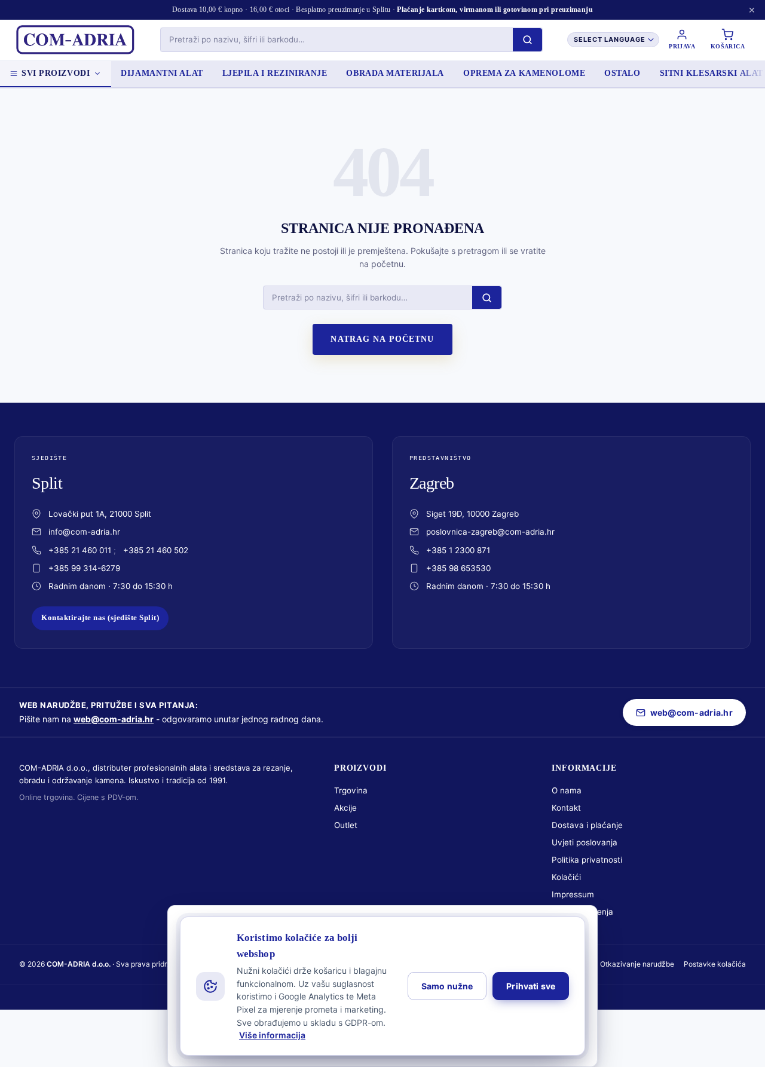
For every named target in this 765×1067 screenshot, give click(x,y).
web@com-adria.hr (114, 719)
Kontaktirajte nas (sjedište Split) (100, 618)
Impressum (573, 894)
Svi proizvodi (56, 73)
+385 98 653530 (458, 568)
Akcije (345, 807)
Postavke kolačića (715, 963)
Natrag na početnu (382, 339)
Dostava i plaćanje (587, 825)
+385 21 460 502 (155, 550)
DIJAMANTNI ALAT (162, 73)
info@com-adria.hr (84, 531)
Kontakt (566, 807)
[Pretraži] (527, 39)
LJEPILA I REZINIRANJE (275, 73)
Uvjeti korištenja (582, 911)
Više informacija (272, 1035)
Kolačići (566, 877)
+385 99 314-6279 (84, 568)
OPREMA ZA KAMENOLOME (524, 73)
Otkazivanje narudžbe (637, 963)
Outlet (345, 825)
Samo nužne (447, 986)
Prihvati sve (530, 986)
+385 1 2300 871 (458, 550)
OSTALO (622, 73)
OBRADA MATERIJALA (395, 73)
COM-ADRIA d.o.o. (79, 963)
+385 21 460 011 (79, 550)
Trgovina (351, 790)
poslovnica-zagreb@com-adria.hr (490, 531)
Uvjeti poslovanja (584, 842)
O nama (567, 790)
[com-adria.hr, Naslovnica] (74, 40)
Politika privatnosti (587, 859)
